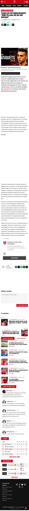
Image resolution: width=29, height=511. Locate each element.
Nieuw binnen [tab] (21, 338)
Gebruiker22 (10, 431)
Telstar (24, 473)
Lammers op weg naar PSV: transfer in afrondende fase (18, 352)
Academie (26, 5)
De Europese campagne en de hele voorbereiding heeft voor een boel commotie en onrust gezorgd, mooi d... (14, 394)
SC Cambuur (11, 465)
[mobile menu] (2, 2)
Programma (8, 5)
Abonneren (14, 258)
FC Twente (11, 473)
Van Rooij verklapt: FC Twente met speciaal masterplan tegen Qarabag (18, 361)
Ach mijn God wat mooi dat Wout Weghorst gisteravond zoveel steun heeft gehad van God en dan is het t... (14, 414)
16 (10, 373)
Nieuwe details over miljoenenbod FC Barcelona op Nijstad (18, 371)
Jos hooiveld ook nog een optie (15, 434)
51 (10, 355)
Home (3, 5)
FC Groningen (10, 469)
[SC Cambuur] (15, 465)
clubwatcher (7, 89)
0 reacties (6, 238)
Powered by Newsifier (14, 508)
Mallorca (9, 421)
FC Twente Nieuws (7, 10)
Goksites (4, 496)
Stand (14, 5)
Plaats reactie (22, 305)
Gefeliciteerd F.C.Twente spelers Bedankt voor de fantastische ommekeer (13, 404)
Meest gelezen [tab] (8, 338)
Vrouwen (19, 5)
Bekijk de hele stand (14, 457)
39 (10, 364)
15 (10, 382)
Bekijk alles (14, 477)
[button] (25, 2)
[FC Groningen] (15, 469)
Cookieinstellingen (19, 507)
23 (13, 382)
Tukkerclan (10, 401)
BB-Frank (9, 390)
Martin (6, 19)
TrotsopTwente (11, 410)
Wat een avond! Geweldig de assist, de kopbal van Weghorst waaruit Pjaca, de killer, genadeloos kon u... (14, 425)
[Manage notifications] (26, 508)
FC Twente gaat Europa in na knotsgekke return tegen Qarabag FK (18, 343)
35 (13, 346)
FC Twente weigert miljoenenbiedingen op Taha (16, 380)
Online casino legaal (7, 494)
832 (11, 346)
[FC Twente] (15, 473)
